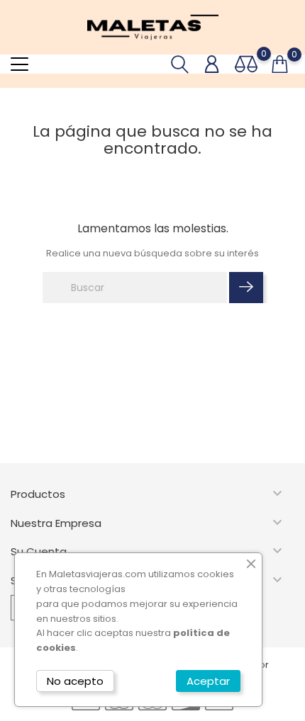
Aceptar (208, 681)
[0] (246, 64)
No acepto (75, 681)
